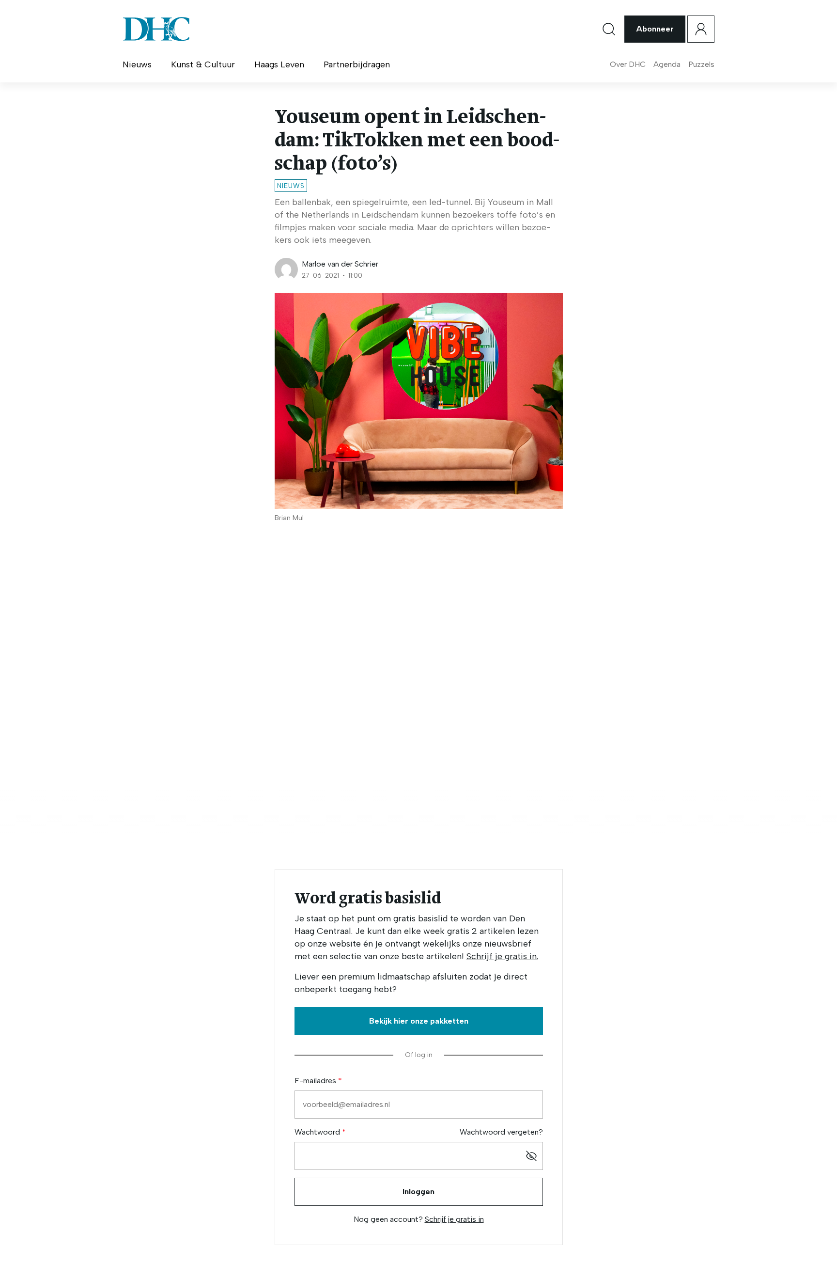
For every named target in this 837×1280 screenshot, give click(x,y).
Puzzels (701, 64)
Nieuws (137, 64)
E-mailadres (316, 1080)
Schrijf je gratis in (454, 1219)
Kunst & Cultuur (203, 64)
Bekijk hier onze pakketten (418, 1021)
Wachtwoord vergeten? (501, 1132)
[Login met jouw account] (700, 29)
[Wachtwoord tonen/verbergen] (531, 1156)
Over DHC (628, 64)
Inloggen (418, 1191)
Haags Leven (279, 64)
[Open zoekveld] (608, 29)
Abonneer (655, 28)
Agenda (667, 64)
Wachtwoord (318, 1132)
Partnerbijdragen (357, 64)
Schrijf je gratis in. (502, 956)
